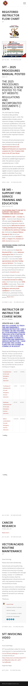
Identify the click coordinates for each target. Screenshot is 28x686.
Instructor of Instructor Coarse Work (13, 313)
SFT (3, 21)
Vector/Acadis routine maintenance (13, 547)
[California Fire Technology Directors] (11, 3)
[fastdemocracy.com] (12, 241)
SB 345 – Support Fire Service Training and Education (12, 196)
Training (10, 319)
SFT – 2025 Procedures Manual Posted (13, 70)
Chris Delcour (17, 59)
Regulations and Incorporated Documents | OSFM (12, 103)
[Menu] (24, 3)
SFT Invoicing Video (12, 635)
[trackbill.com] (14, 272)
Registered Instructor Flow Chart (11, 15)
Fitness (4, 529)
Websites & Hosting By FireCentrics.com (10, 683)
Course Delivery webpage (10, 653)
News (3, 77)
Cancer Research (9, 524)
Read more (10, 297)
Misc (3, 319)
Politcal (8, 206)
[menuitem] (24, 3)
